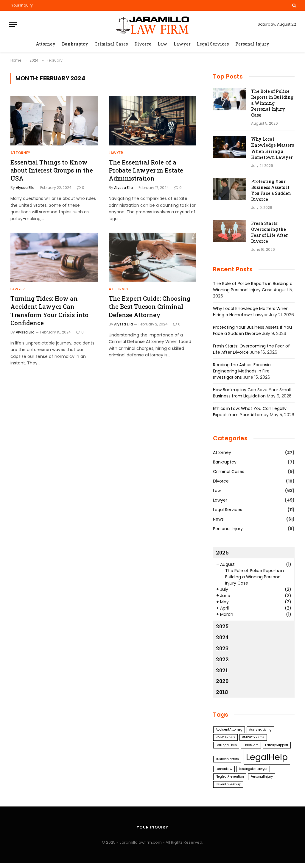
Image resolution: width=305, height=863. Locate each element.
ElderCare (251, 745)
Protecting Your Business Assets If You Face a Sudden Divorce (271, 190)
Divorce (142, 44)
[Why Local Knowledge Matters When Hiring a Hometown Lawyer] (229, 147)
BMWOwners (225, 737)
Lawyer (182, 44)
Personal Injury (252, 44)
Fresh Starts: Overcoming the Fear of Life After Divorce (269, 232)
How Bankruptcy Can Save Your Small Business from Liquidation (252, 393)
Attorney (45, 44)
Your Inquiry (22, 5)
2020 (222, 681)
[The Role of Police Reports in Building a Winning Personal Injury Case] (229, 99)
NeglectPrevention (230, 776)
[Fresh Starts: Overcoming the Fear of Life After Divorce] (229, 231)
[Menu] (13, 24)
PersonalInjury (261, 776)
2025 (222, 626)
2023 (222, 648)
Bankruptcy (75, 44)
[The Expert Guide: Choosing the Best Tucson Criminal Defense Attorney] (152, 257)
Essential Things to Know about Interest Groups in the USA (51, 170)
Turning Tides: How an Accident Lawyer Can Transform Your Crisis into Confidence (49, 311)
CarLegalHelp (226, 745)
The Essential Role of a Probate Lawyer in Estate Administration (146, 170)
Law (162, 44)
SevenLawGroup (228, 784)
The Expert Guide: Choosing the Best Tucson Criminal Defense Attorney (149, 306)
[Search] (293, 5)
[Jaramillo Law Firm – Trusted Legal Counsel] (152, 24)
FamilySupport (276, 745)
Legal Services (213, 44)
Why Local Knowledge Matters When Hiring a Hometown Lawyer (272, 148)
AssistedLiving (260, 729)
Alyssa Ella (25, 187)
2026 (222, 552)
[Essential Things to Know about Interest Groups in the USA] (54, 120)
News (218, 519)
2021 (222, 670)
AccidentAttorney (229, 729)
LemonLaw (224, 769)
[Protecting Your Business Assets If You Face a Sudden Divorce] (229, 189)
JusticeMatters (227, 759)
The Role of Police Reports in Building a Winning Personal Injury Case (272, 103)
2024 (222, 637)
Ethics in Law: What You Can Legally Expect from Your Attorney (250, 411)
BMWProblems (253, 737)
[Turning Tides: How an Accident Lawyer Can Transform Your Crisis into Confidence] (54, 257)
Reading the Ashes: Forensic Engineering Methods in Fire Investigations (242, 371)
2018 (222, 692)
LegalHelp (267, 757)
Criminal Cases (111, 44)
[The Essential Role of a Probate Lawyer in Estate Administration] (152, 120)
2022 (222, 659)
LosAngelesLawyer (253, 769)
